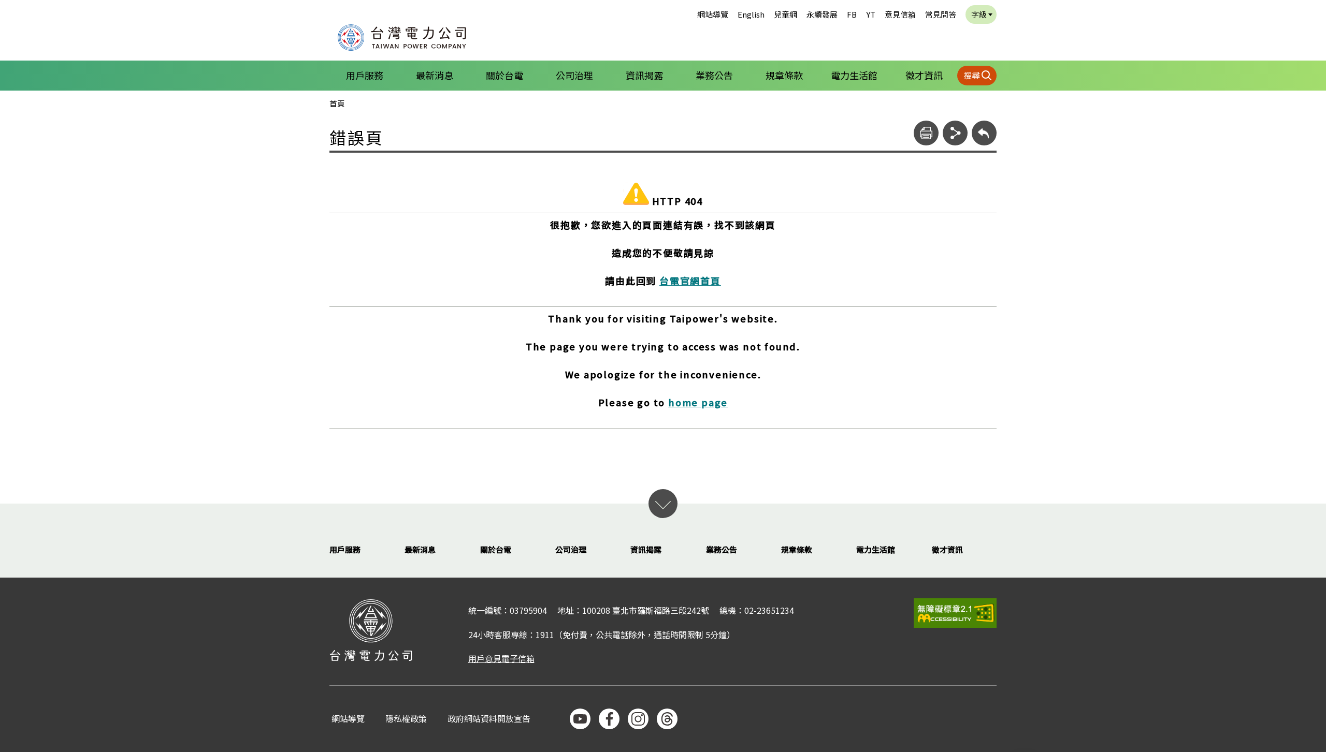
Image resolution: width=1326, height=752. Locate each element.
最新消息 (434, 75)
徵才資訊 (924, 75)
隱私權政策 (406, 719)
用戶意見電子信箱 (501, 658)
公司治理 (574, 75)
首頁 (337, 103)
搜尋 (971, 75)
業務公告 (714, 75)
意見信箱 (900, 14)
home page (698, 402)
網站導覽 (712, 14)
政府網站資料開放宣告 (489, 719)
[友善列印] (926, 133)
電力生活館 (854, 75)
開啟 (663, 503)
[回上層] (984, 133)
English (751, 14)
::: (324, 7)
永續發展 (822, 14)
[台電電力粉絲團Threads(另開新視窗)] (667, 719)
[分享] (955, 133)
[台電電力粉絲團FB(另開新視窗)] (609, 719)
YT (870, 14)
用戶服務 (364, 75)
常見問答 (940, 14)
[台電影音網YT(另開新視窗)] (580, 719)
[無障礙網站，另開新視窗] (955, 613)
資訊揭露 (644, 75)
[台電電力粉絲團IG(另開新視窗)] (638, 719)
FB (852, 14)
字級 (979, 14)
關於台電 (504, 75)
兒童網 (785, 14)
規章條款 (784, 75)
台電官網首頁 (690, 280)
